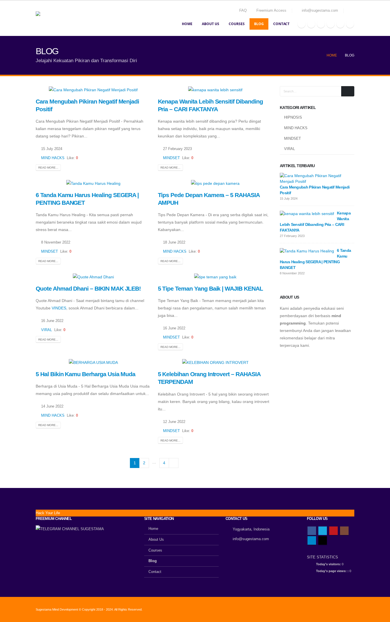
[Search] (347, 91)
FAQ (243, 11)
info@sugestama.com (251, 539)
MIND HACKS (53, 158)
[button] (351, 10)
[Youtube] (321, 24)
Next (174, 463)
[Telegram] (340, 24)
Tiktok (322, 540)
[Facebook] (301, 24)
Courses (237, 23)
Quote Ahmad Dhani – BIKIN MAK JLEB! (88, 288)
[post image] (93, 89)
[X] (311, 24)
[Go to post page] (315, 178)
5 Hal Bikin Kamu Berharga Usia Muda (85, 374)
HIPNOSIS (293, 117)
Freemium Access (271, 11)
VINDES (59, 308)
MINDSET (171, 158)
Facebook (311, 530)
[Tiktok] (350, 24)
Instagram (344, 530)
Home (187, 23)
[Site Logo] (64, 18)
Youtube (333, 530)
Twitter (322, 530)
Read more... (48, 167)
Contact (281, 23)
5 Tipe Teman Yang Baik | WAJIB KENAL (210, 288)
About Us (210, 23)
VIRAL (46, 330)
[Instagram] (331, 24)
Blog (259, 23)
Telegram (311, 540)
